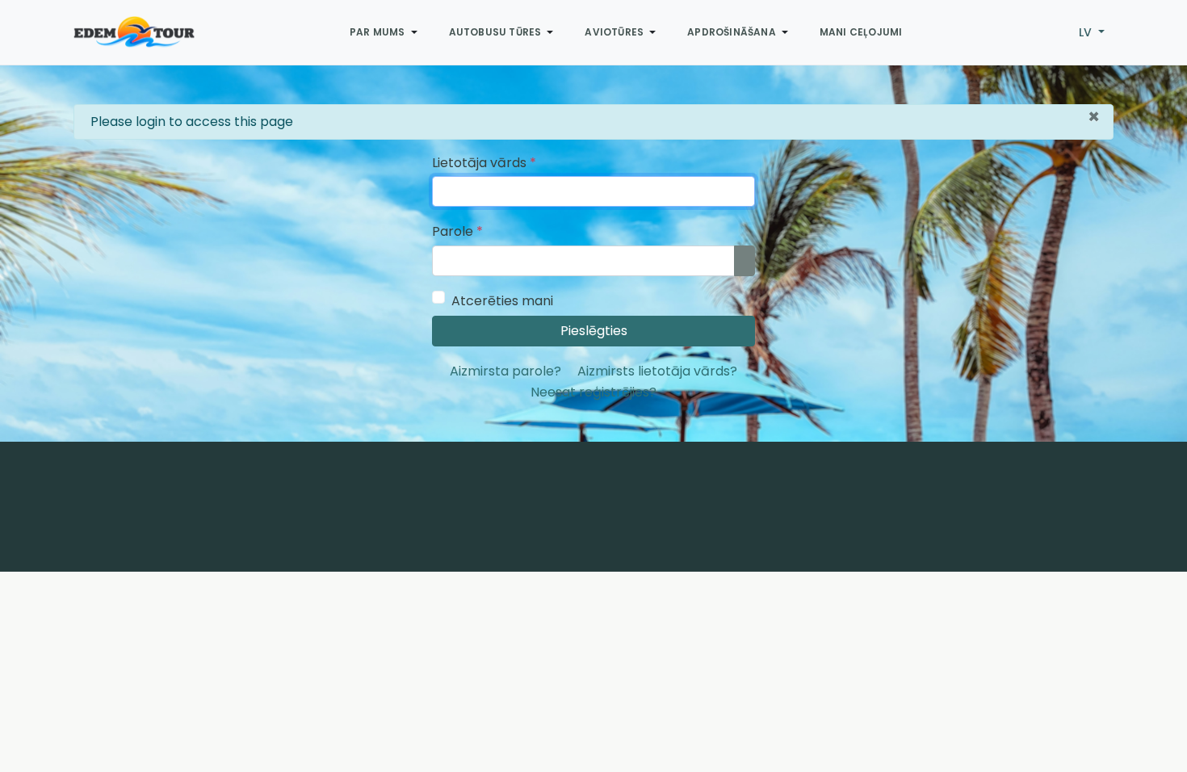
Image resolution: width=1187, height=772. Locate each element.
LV (1087, 32)
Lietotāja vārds (484, 162)
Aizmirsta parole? (505, 371)
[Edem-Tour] (134, 32)
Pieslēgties (593, 330)
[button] (386, 32)
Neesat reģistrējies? (593, 392)
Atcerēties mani (502, 301)
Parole (457, 231)
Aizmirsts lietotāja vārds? (657, 371)
